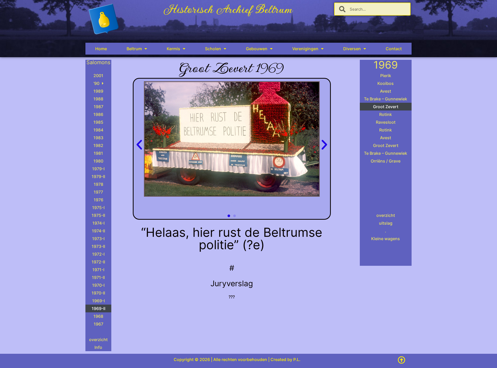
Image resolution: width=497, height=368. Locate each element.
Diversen (352, 48)
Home (101, 48)
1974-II (98, 230)
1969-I (98, 300)
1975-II (98, 215)
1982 (98, 145)
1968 (98, 316)
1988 (98, 98)
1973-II (98, 246)
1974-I (98, 223)
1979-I (98, 168)
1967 (98, 324)
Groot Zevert (385, 106)
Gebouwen (256, 48)
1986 (98, 114)
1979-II (98, 176)
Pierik (385, 75)
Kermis (173, 48)
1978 (98, 184)
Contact (394, 48)
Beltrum (134, 48)
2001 (98, 75)
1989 (98, 91)
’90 (96, 83)
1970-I (98, 285)
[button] (139, 144)
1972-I (98, 254)
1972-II (98, 261)
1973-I (98, 238)
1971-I (98, 269)
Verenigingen (305, 48)
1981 (98, 153)
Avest (385, 91)
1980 (98, 161)
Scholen (213, 48)
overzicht (98, 339)
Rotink (385, 114)
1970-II (98, 293)
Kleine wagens (385, 238)
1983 (98, 137)
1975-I (98, 207)
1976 (98, 199)
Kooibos (385, 83)
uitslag (385, 223)
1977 (98, 192)
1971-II (98, 277)
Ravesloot (386, 122)
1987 (98, 106)
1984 (98, 130)
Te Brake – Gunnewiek (385, 98)
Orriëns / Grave (385, 161)
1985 (98, 122)
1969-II (98, 308)
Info (98, 347)
